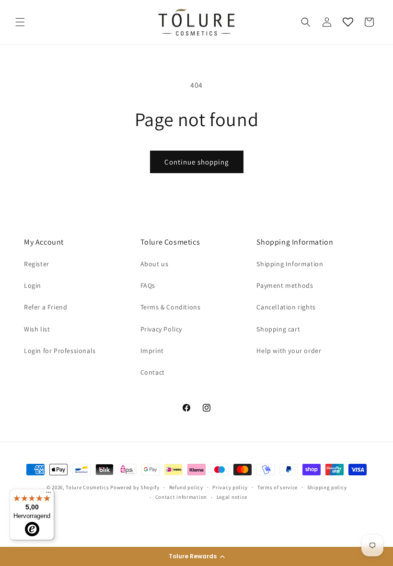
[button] (196, 556)
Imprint (152, 350)
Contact (152, 372)
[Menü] (48, 494)
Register (36, 263)
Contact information (181, 497)
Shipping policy (327, 487)
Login (32, 285)
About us (154, 263)
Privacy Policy (161, 329)
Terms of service (277, 487)
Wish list (37, 329)
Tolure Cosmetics (87, 487)
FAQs (147, 285)
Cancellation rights (285, 307)
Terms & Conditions (170, 307)
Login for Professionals (60, 350)
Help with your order (288, 350)
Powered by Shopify (135, 487)
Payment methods (284, 285)
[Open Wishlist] (347, 22)
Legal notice (232, 497)
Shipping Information (289, 263)
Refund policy (186, 487)
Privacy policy (230, 487)
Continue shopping (196, 161)
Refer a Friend (45, 307)
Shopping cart (278, 329)
